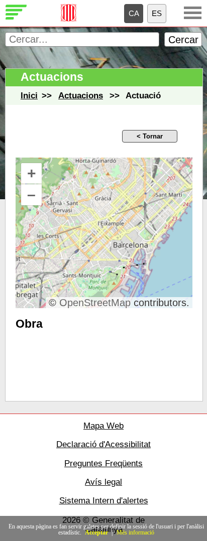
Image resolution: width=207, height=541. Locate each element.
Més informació (135, 532)
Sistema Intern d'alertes (103, 500)
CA (134, 13)
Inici (29, 95)
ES (157, 13)
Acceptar (96, 532)
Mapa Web (103, 426)
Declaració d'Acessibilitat (103, 444)
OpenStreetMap (95, 302)
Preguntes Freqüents (103, 463)
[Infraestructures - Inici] (16, 18)
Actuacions (80, 95)
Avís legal (103, 482)
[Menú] (192, 13)
